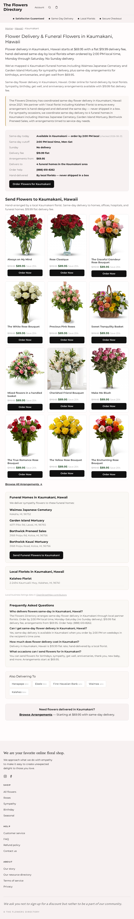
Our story (9, 868)
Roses (7, 797)
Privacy (8, 886)
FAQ (6, 839)
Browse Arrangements (35, 714)
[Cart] (56, 7)
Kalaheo (19, 692)
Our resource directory (17, 874)
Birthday (8, 809)
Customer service (14, 833)
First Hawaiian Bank (67, 683)
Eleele (41, 683)
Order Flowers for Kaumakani (32, 184)
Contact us (10, 851)
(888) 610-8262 (45, 169)
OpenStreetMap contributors (51, 594)
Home (9, 28)
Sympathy (9, 803)
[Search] (49, 7)
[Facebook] (11, 776)
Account (39, 7)
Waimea (96, 683)
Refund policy (11, 845)
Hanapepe (20, 683)
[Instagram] (5, 776)
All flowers (9, 791)
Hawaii (19, 28)
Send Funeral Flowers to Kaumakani (36, 555)
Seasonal (8, 815)
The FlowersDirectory (15, 7)
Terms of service (13, 880)
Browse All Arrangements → (23, 484)
